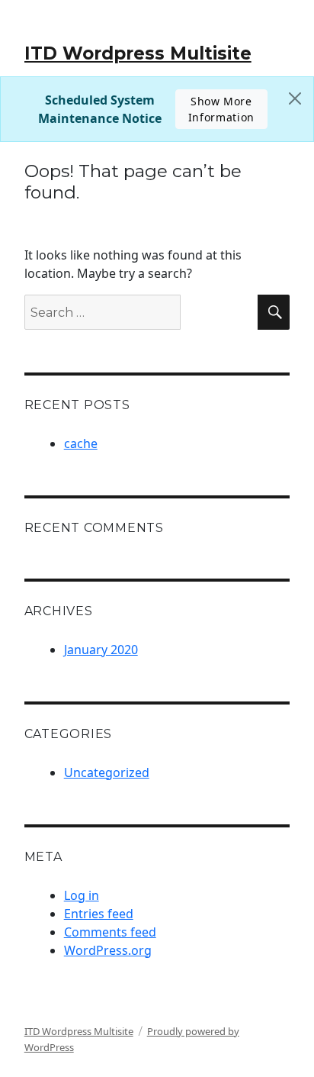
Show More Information (221, 109)
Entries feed (98, 913)
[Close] (295, 98)
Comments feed (110, 932)
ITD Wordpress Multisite (138, 53)
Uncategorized (106, 772)
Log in (81, 895)
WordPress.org (108, 950)
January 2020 (101, 649)
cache (81, 443)
